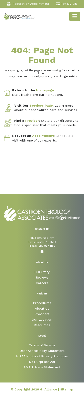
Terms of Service (42, 345)
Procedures (42, 303)
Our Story (42, 272)
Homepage (45, 90)
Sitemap (66, 389)
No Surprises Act (42, 362)
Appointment (43, 136)
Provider (32, 121)
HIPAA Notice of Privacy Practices (42, 356)
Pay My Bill (69, 3)
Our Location (42, 319)
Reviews (42, 277)
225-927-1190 (47, 245)
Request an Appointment (31, 3)
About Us (42, 308)
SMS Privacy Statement (42, 367)
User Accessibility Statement (42, 351)
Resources (42, 325)
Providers (42, 314)
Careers (42, 283)
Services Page (41, 105)
